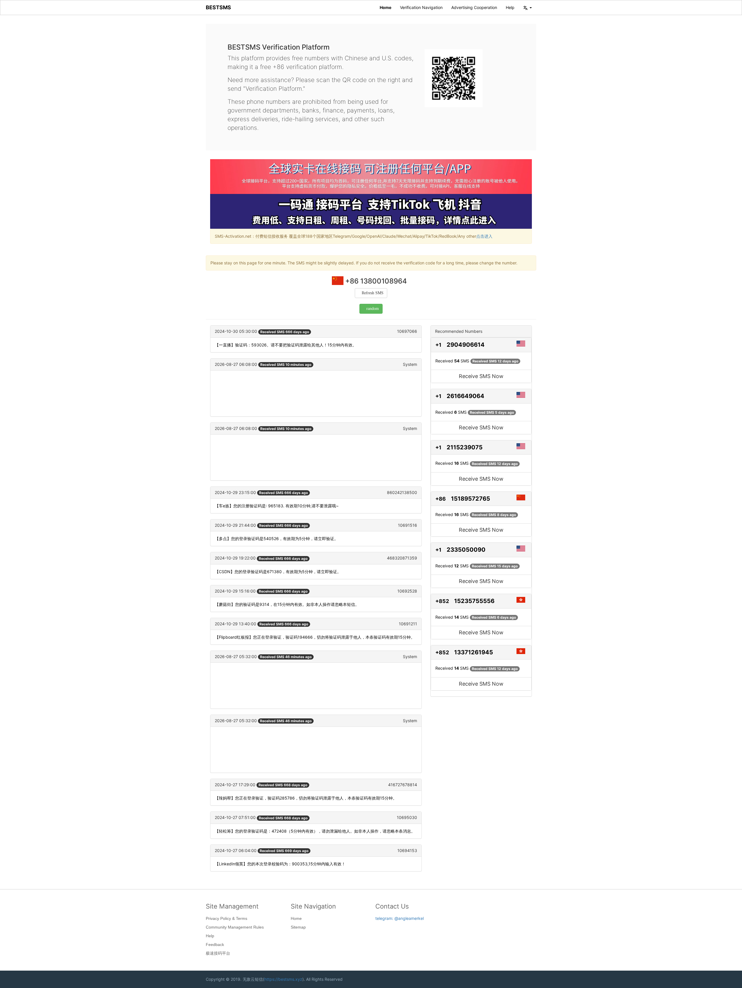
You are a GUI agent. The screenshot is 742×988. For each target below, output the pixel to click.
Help (510, 7)
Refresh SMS (372, 293)
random (372, 308)
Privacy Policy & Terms (226, 918)
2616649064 (465, 396)
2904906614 (466, 344)
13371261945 (473, 652)
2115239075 (465, 447)
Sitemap (298, 927)
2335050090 (466, 549)
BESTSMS (218, 7)
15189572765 (470, 498)
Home (385, 7)
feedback (215, 944)
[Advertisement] (316, 393)
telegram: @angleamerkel (399, 918)
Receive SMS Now (481, 376)
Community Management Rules (235, 927)
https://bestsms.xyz (283, 979)
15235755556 (474, 600)
